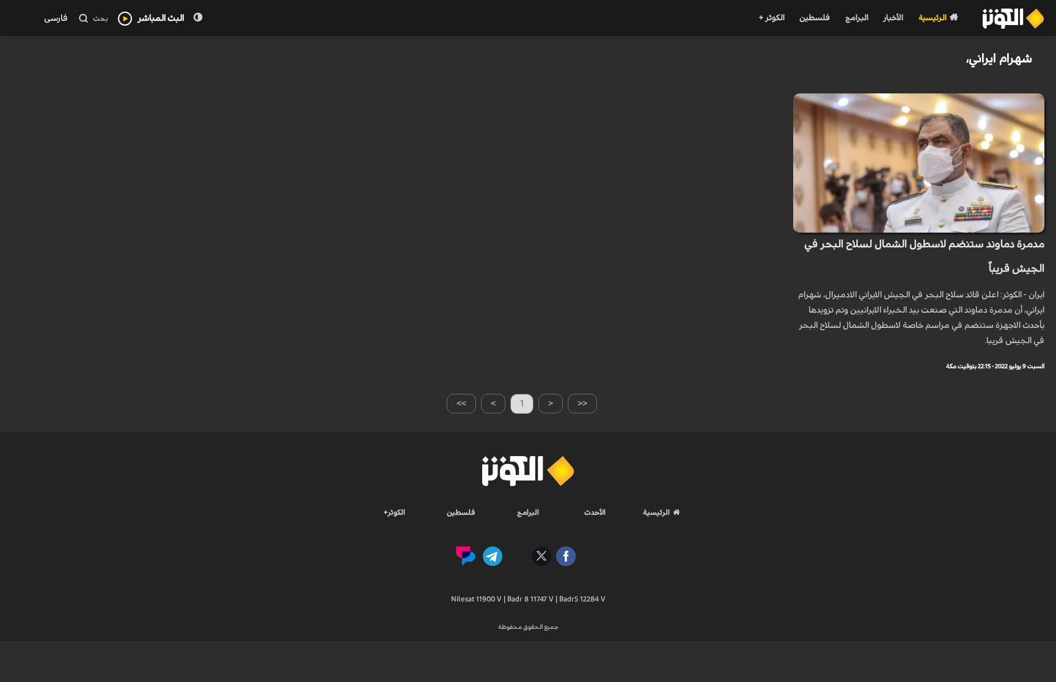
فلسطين (814, 18)
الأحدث (595, 512)
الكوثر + (771, 18)
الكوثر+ (394, 512)
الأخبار (893, 18)
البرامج (856, 18)
